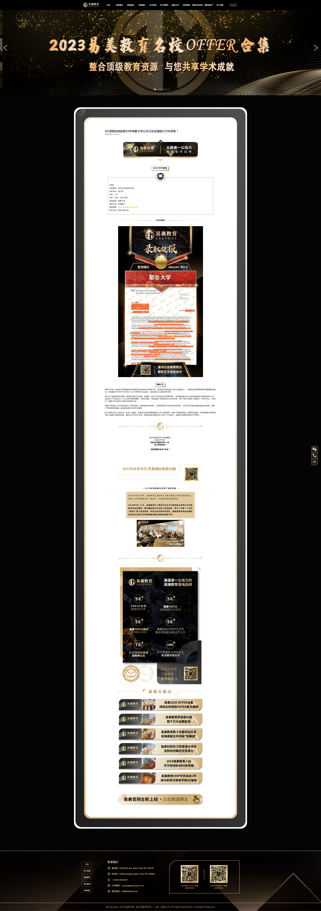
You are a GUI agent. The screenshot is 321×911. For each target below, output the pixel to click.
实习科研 (152, 5)
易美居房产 (208, 5)
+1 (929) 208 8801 (120, 880)
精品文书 (175, 5)
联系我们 (111, 62)
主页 (108, 5)
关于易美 (219, 5)
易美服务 (130, 5)
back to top (314, 462)
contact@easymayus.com (133, 886)
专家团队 (141, 5)
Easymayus (91, 5)
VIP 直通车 (164, 5)
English (233, 5)
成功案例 (186, 5)
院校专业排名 (197, 5)
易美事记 (119, 5)
